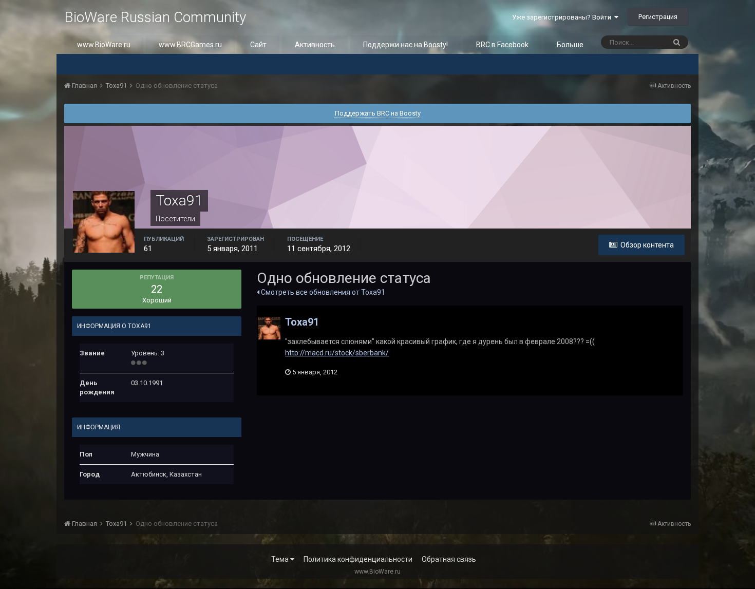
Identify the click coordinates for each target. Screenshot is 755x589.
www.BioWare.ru (103, 45)
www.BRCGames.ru (190, 45)
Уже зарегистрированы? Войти (563, 17)
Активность (315, 45)
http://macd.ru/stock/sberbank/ (337, 353)
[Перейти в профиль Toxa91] (269, 328)
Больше (570, 45)
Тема (280, 559)
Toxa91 (302, 322)
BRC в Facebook (502, 45)
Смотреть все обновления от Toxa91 (322, 292)
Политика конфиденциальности (358, 559)
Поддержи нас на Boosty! (405, 45)
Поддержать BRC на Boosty (378, 113)
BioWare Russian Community (155, 17)
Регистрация (657, 17)
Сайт (258, 45)
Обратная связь (449, 559)
